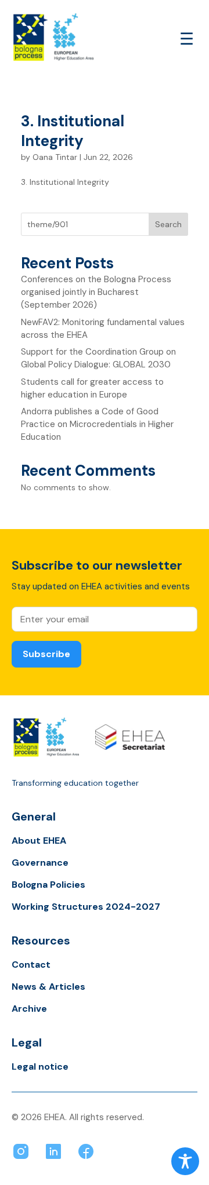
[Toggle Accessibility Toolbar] (185, 1161)
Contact (31, 964)
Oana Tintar (55, 157)
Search (168, 224)
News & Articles (48, 986)
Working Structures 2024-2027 (86, 906)
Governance (40, 862)
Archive (29, 1008)
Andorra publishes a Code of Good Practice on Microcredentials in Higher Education (97, 424)
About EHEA (39, 840)
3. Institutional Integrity (72, 131)
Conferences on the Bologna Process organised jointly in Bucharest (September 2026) (96, 292)
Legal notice (40, 1066)
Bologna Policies (48, 884)
